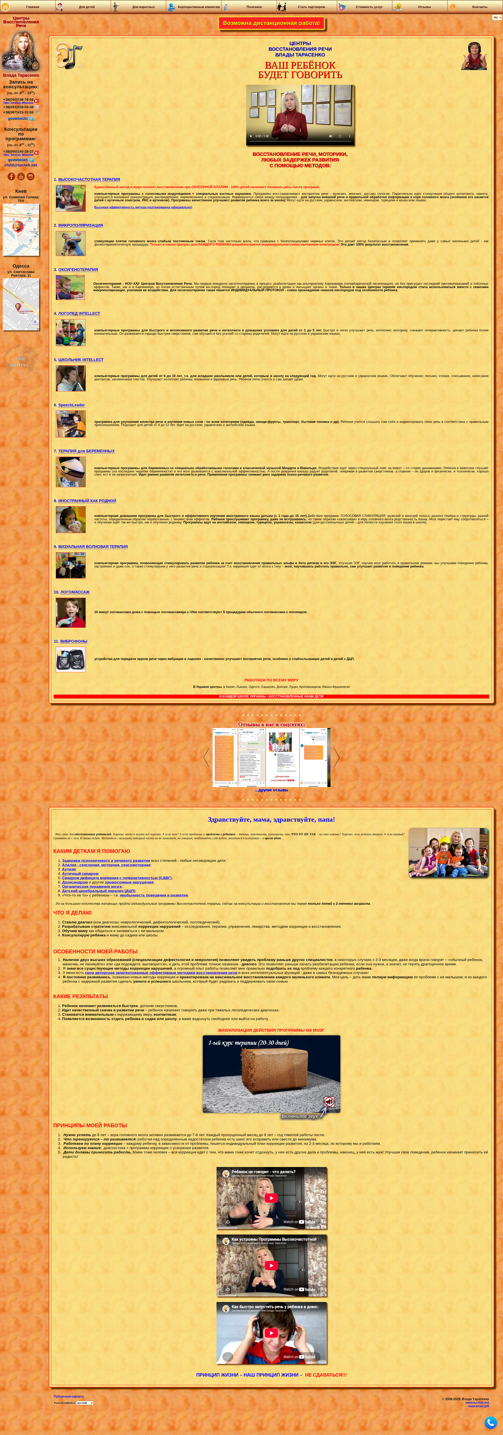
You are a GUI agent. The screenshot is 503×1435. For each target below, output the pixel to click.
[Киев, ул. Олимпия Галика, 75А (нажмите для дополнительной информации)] (21, 255)
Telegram (15, 102)
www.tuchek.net (477, 1402)
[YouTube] (21, 179)
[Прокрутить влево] (206, 757)
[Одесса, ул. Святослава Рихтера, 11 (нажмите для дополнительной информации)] (21, 329)
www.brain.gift (478, 1406)
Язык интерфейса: (65, 1403)
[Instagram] (31, 179)
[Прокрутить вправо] (337, 757)
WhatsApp (27, 102)
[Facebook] (11, 179)
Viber (6, 102)
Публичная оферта (69, 1396)
